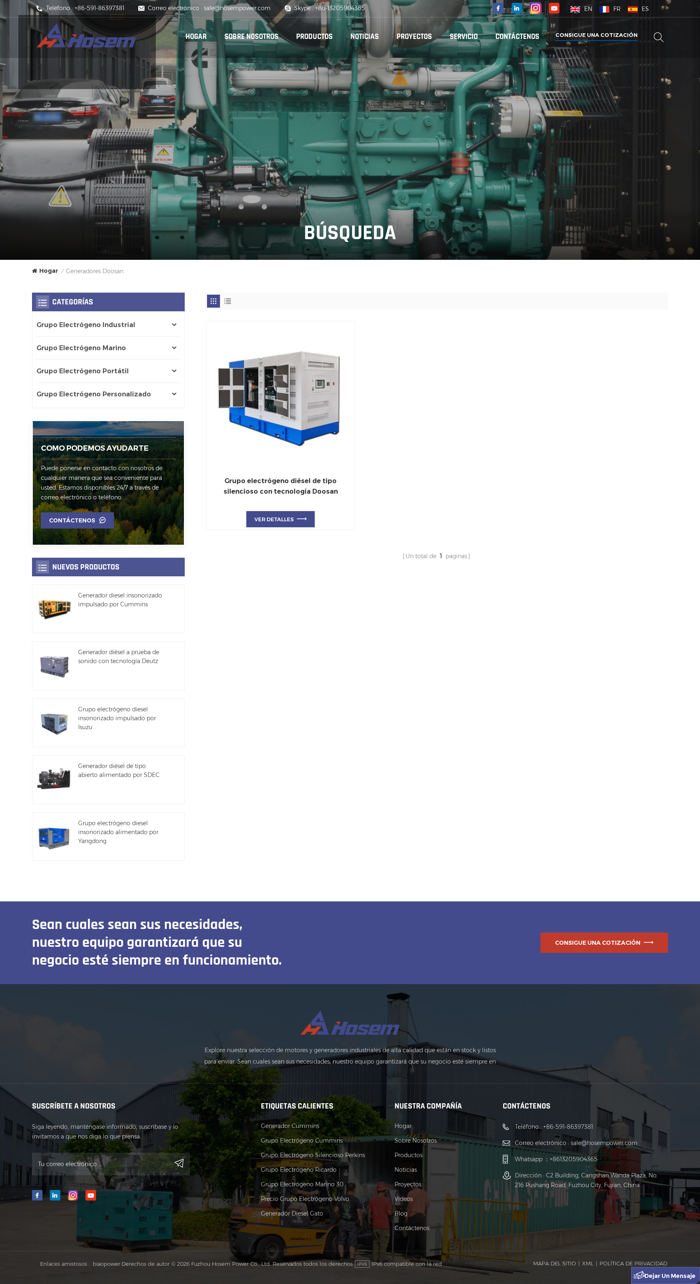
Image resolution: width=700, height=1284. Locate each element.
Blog (401, 1213)
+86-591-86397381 (99, 8)
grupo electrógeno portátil (82, 371)
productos (314, 37)
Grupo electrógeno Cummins (302, 1140)
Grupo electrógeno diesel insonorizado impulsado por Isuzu (117, 718)
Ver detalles (274, 519)
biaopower (106, 1263)
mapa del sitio (554, 1263)
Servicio (464, 37)
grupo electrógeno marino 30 (302, 1184)
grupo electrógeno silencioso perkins (313, 1155)
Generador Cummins (290, 1126)
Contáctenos (517, 37)
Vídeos (404, 1199)
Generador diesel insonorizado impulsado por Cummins (120, 600)
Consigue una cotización (596, 35)
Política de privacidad (633, 1263)
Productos (409, 1155)
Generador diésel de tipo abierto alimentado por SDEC (119, 770)
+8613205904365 (574, 1159)
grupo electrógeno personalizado (93, 394)
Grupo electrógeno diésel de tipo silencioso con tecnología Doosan (281, 486)
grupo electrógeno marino (81, 348)
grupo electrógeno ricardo (299, 1169)
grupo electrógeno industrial (85, 325)
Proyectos (414, 37)
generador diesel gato (292, 1213)
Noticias (364, 37)
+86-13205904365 (340, 8)
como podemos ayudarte (95, 448)
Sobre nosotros (251, 37)
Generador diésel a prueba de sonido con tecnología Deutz (118, 656)
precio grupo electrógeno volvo (305, 1199)
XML (587, 1263)
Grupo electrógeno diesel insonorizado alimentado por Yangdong (118, 832)
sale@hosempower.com (237, 8)
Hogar (196, 37)
